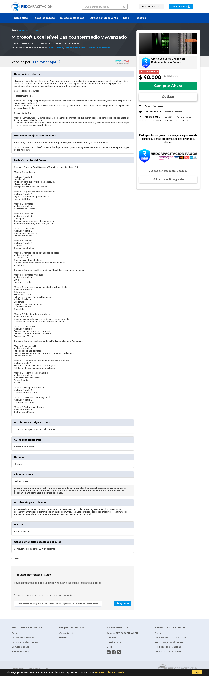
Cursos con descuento (103, 17)
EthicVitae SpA (44, 62)
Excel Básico (55, 47)
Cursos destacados (72, 17)
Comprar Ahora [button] (168, 86)
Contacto (160, 633)
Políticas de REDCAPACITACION (173, 637)
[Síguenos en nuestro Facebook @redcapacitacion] (114, 652)
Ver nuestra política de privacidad (110, 672)
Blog (126, 17)
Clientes (111, 637)
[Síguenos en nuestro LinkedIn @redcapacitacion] (109, 652)
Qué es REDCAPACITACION (122, 633)
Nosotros (140, 17)
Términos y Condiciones (169, 642)
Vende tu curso (20, 651)
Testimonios (114, 642)
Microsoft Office (29, 30)
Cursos (15, 633)
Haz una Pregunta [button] (169, 179)
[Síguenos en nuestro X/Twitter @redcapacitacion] (119, 652)
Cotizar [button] (168, 97)
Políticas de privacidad (168, 646)
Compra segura (20, 646)
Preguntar (122, 603)
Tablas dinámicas (75, 47)
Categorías (21, 17)
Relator (63, 637)
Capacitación (66, 633)
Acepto (197, 672)
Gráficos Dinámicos (98, 47)
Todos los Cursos (44, 17)
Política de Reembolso (168, 651)
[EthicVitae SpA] (72, 61)
